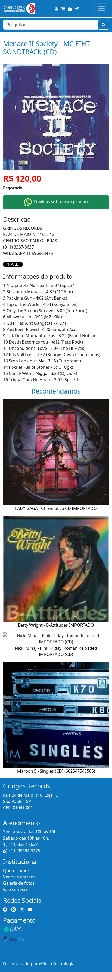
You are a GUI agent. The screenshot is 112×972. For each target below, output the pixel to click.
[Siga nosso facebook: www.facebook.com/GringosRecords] (5, 909)
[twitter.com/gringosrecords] (22, 909)
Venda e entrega (19, 877)
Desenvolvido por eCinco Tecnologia (38, 964)
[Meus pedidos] (70, 9)
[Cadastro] (56, 9)
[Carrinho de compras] (63, 9)
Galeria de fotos (19, 883)
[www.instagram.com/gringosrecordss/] (13, 909)
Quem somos (16, 870)
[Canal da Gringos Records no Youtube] (30, 909)
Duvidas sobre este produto (61, 202)
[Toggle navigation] (101, 8)
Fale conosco (16, 889)
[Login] (77, 9)
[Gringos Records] (19, 8)
